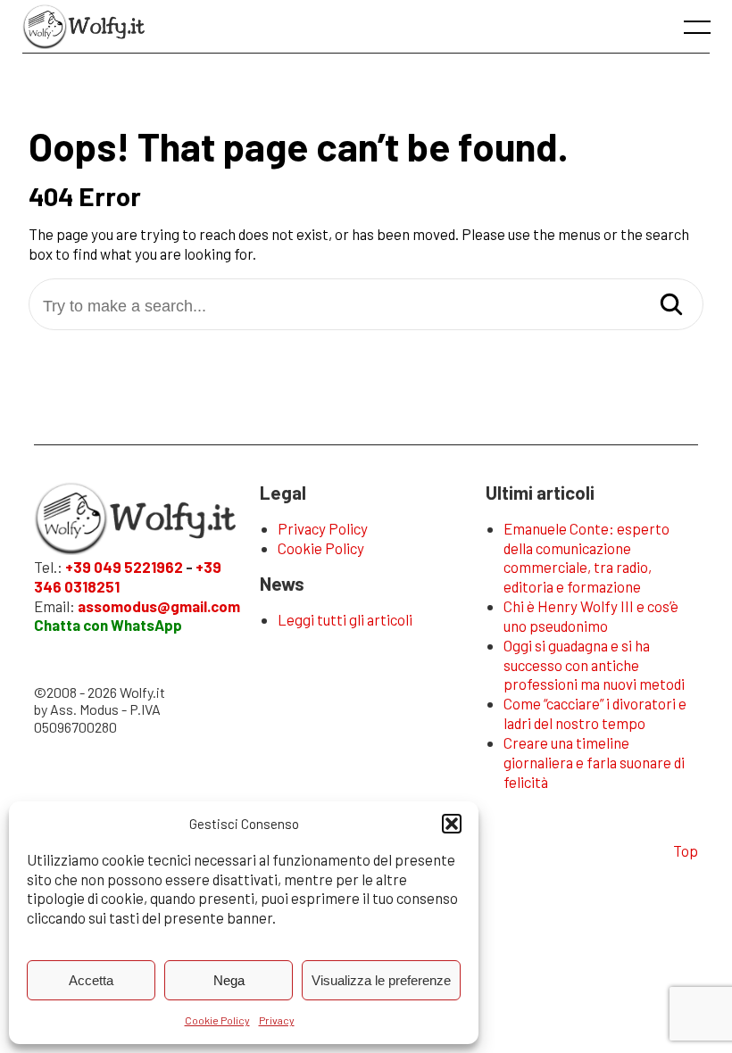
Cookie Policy (217, 1020)
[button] (452, 824)
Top (685, 850)
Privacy (277, 1020)
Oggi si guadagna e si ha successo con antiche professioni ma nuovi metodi (594, 664)
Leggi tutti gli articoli (345, 619)
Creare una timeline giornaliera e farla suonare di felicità (594, 762)
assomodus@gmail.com (159, 606)
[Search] (671, 305)
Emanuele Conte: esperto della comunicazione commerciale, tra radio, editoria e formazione (586, 557)
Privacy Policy (323, 528)
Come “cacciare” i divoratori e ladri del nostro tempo (594, 713)
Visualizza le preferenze (381, 980)
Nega (229, 980)
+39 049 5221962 (124, 567)
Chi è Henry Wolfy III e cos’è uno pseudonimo (590, 615)
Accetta (91, 980)
